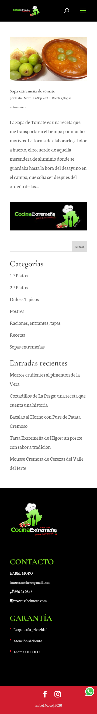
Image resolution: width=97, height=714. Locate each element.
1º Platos (19, 275)
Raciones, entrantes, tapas (35, 322)
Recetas (57, 97)
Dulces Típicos (24, 298)
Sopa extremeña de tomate (32, 91)
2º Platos (19, 287)
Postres (17, 310)
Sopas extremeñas (27, 346)
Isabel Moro (23, 97)
